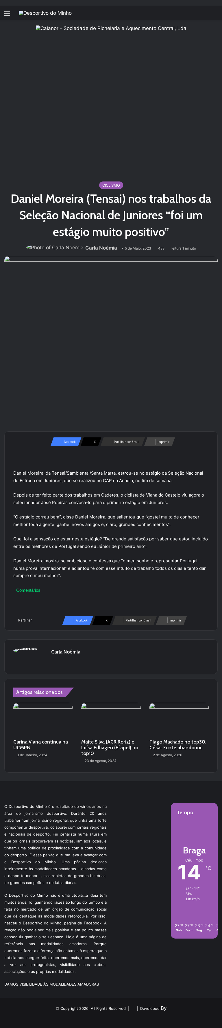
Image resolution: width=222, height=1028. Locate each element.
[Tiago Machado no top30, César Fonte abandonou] (179, 719)
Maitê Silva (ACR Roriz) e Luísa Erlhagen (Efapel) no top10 (109, 747)
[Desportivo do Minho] (45, 13)
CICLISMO (111, 185)
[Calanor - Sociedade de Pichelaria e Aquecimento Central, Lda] (111, 100)
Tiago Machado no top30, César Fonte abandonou (177, 744)
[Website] (54, 661)
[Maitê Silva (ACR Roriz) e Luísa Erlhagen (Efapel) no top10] (110, 719)
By (163, 1008)
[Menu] (7, 15)
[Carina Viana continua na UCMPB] (43, 719)
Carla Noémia (101, 248)
